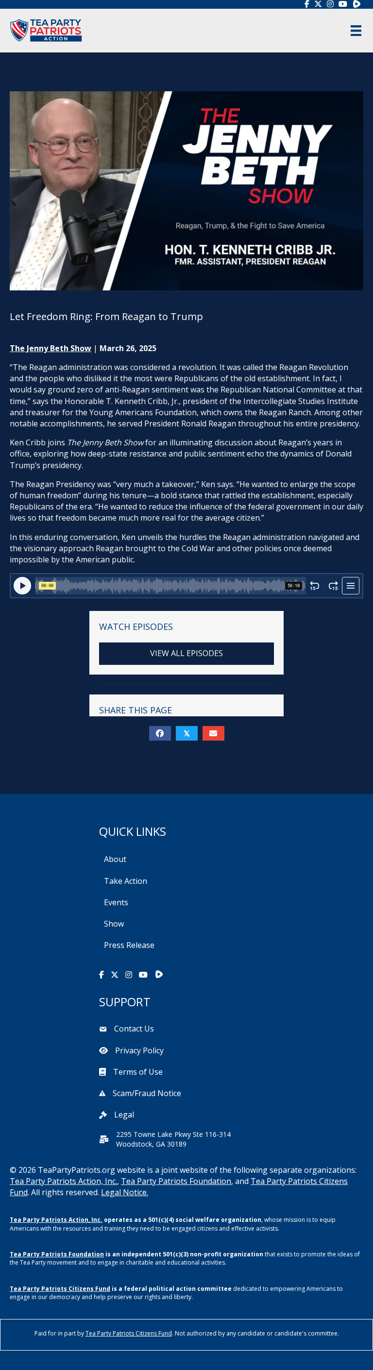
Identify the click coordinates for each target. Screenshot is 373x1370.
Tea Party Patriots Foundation (176, 1181)
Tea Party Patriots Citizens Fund (60, 1289)
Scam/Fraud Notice (147, 1093)
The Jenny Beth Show (50, 348)
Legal (124, 1114)
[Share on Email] (213, 733)
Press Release (129, 945)
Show (114, 923)
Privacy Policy (139, 1050)
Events (116, 902)
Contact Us (134, 1028)
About (115, 859)
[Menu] (356, 30)
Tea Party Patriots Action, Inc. (63, 1181)
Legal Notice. (124, 1192)
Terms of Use (138, 1071)
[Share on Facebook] (160, 733)
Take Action (125, 881)
